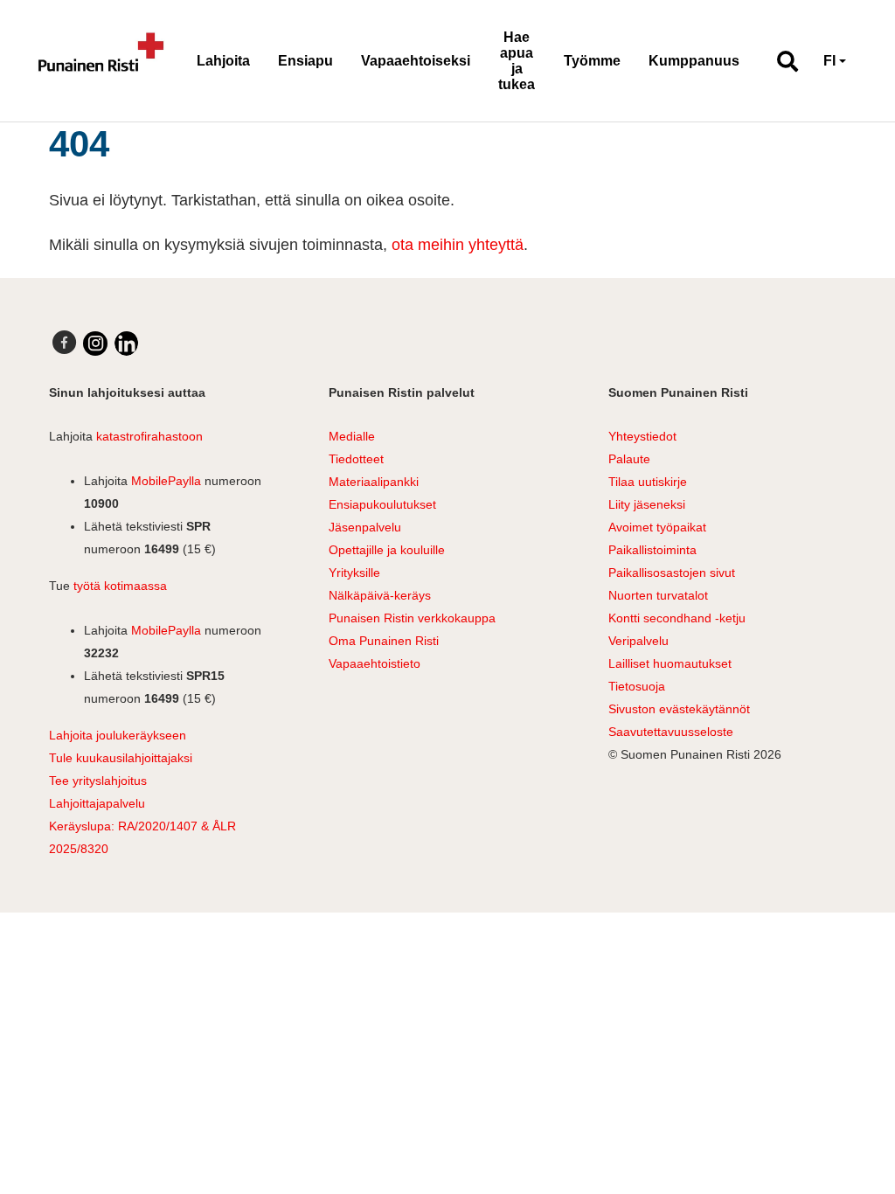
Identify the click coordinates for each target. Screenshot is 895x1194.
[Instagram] (95, 343)
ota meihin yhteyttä (458, 244)
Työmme (592, 60)
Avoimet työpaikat (657, 527)
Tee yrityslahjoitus (98, 781)
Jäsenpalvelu (365, 527)
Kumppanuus (694, 60)
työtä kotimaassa (120, 586)
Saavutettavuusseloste (670, 732)
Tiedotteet (356, 459)
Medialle (352, 436)
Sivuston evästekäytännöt (679, 709)
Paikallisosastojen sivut (671, 573)
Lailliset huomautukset (670, 663)
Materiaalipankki (374, 482)
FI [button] (829, 60)
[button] (780, 61)
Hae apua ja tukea (516, 61)
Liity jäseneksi (646, 504)
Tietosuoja (636, 686)
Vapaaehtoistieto (374, 663)
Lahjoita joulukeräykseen (117, 735)
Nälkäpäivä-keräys (380, 595)
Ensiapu (305, 60)
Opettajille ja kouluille (387, 550)
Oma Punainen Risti (384, 641)
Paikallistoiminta (652, 550)
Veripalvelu (638, 641)
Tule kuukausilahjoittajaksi (120, 758)
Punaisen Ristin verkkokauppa (412, 618)
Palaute (629, 459)
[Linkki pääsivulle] (101, 61)
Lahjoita (223, 60)
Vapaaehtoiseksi (415, 60)
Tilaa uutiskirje (647, 482)
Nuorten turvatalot (658, 595)
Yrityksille (354, 573)
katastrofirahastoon (149, 436)
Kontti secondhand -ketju (677, 618)
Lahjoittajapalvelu (97, 803)
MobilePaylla (166, 481)
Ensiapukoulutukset (382, 504)
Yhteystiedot (642, 436)
